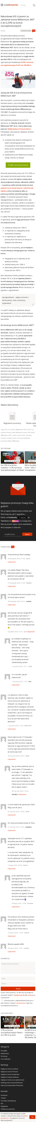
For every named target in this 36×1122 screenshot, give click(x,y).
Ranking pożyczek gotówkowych (12, 1083)
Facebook (4, 1095)
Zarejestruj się (19, 995)
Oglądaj (15, 521)
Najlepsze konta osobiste (9, 1069)
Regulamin (4, 1106)
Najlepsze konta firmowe (9, 1072)
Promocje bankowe (23, 438)
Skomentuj (5, 958)
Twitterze (5, 521)
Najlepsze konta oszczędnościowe (12, 1080)
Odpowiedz (12, 562)
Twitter (3, 1098)
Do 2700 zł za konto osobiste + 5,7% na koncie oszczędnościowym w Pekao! (12, 467)
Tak (32, 1117)
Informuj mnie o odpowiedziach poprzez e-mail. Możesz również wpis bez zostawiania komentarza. (17, 1003)
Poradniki (4, 1051)
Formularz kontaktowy (8, 1101)
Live (11, 4)
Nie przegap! (6, 448)
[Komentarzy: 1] (21, 461)
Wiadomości (5, 1053)
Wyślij (18, 989)
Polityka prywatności (8, 1109)
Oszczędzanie (5, 1059)
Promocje (4, 1056)
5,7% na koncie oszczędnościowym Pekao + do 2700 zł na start (12, 1032)
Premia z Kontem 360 (8, 438)
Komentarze (6, 547)
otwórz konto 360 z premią (21, 435)
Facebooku (12, 517)
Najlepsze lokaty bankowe (10, 1077)
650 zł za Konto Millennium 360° (15, 429)
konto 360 (26, 432)
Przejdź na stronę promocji (18, 165)
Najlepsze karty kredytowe (10, 1074)
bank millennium (17, 432)
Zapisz (27, 534)
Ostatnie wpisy (7, 1013)
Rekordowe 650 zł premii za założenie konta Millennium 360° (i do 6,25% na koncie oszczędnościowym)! (17, 21)
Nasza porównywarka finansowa (12, 1085)
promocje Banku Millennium (10, 441)
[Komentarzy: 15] (33, 31)
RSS (2, 1103)
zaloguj (30, 995)
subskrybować (21, 1003)
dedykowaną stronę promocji (19, 129)
